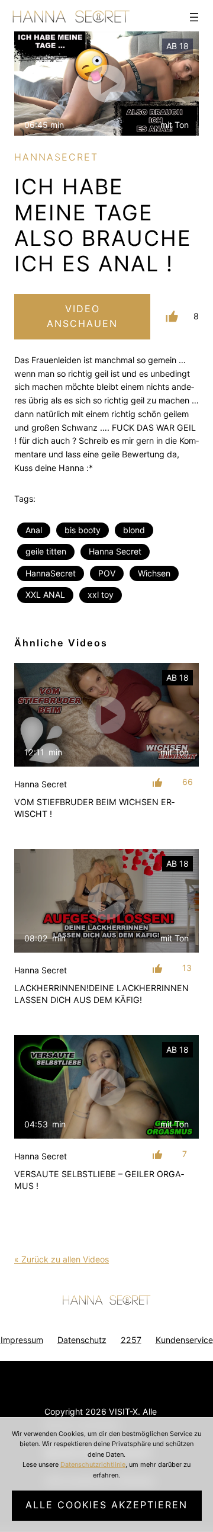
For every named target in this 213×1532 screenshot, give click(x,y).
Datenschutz (81, 1340)
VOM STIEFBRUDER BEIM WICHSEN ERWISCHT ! (94, 808)
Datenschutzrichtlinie (92, 1464)
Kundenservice (184, 1340)
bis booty (82, 530)
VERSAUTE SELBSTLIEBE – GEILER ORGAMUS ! (99, 1180)
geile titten (45, 551)
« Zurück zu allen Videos (61, 1259)
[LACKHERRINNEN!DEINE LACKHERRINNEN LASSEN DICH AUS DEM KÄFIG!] (106, 901)
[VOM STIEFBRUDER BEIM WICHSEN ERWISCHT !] (106, 715)
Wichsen (154, 573)
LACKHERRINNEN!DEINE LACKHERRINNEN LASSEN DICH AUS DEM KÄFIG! (101, 994)
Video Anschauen (82, 316)
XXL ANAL (45, 594)
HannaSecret (50, 573)
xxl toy (101, 594)
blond (134, 530)
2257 (131, 1340)
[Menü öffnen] (194, 17)
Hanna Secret (115, 551)
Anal (33, 530)
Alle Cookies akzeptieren (106, 1505)
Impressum (22, 1340)
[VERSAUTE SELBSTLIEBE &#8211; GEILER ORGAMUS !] (106, 1087)
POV (106, 573)
